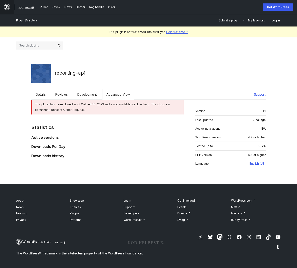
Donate (184, 213)
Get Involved (186, 200)
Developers (131, 213)
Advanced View (118, 94)
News (20, 207)
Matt (236, 207)
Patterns (75, 219)
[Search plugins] (59, 45)
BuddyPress (241, 219)
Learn (127, 200)
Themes (75, 207)
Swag (182, 219)
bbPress (238, 213)
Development (87, 94)
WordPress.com (243, 200)
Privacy (21, 219)
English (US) (258, 163)
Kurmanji (60, 242)
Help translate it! (177, 32)
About (20, 200)
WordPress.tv (134, 219)
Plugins (74, 213)
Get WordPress (278, 7)
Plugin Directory (27, 20)
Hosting (21, 213)
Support (260, 94)
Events (181, 207)
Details (41, 94)
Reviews (61, 94)
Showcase (77, 200)
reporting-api (70, 73)
